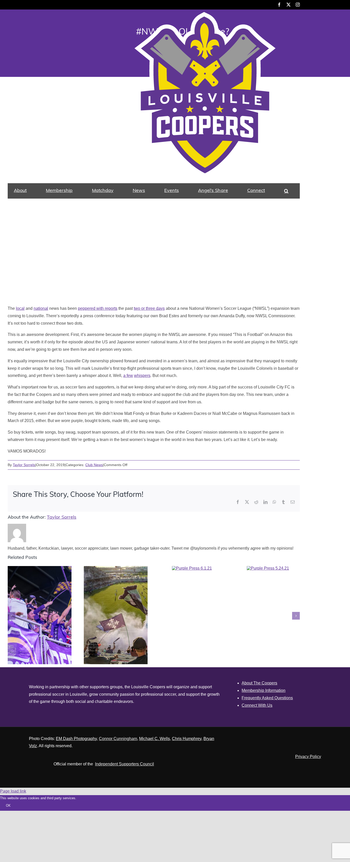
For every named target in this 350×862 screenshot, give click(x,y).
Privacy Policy (308, 756)
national (41, 308)
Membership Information (263, 690)
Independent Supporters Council (124, 764)
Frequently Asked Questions (267, 698)
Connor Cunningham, (118, 738)
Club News (94, 465)
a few (128, 375)
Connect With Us (257, 705)
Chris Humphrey (186, 738)
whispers (142, 375)
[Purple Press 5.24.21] (268, 568)
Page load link (13, 791)
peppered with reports (97, 308)
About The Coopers (259, 683)
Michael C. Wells (154, 738)
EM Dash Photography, (77, 738)
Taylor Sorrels (24, 465)
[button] (286, 191)
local (20, 308)
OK (8, 805)
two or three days (149, 308)
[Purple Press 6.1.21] (192, 568)
